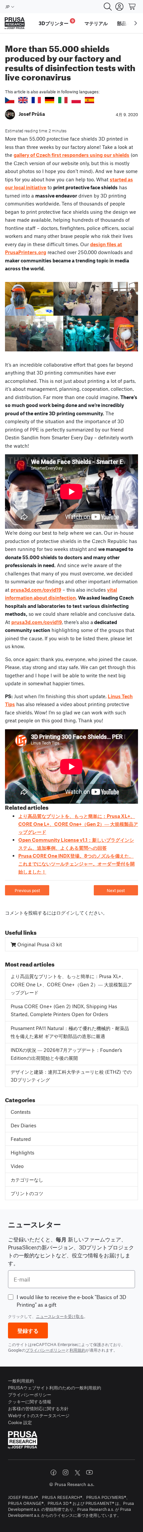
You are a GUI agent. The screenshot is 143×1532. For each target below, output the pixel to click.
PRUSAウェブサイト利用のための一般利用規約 (54, 1387)
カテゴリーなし (27, 1180)
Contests (21, 1112)
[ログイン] (119, 6)
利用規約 (77, 1350)
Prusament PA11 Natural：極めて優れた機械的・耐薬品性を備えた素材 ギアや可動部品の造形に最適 (70, 1032)
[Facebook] (53, 1472)
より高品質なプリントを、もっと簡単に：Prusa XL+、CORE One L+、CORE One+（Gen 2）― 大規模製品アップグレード (78, 824)
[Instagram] (65, 1472)
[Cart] (132, 6)
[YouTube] (89, 1472)
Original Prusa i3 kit (39, 944)
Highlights (22, 1152)
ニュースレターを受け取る (60, 1316)
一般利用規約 (21, 1380)
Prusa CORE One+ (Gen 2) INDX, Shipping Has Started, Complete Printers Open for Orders (64, 1010)
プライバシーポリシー (46, 1350)
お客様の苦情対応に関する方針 (38, 1408)
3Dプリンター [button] (56, 22)
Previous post (27, 890)
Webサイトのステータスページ (39, 1415)
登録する (28, 1330)
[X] (77, 1472)
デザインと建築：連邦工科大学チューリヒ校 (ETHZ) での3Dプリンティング (71, 1076)
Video (17, 1166)
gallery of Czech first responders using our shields (71, 155)
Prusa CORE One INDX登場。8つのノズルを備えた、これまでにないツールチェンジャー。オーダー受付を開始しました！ (76, 864)
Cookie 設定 (20, 1422)
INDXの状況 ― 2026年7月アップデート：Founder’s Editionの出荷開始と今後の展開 (66, 1054)
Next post (116, 890)
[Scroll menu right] (135, 23)
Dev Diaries (23, 1125)
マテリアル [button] (96, 23)
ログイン (65, 913)
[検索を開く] (107, 6)
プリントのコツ (27, 1193)
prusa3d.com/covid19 (36, 590)
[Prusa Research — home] (14, 23)
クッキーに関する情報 (29, 1401)
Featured (21, 1139)
